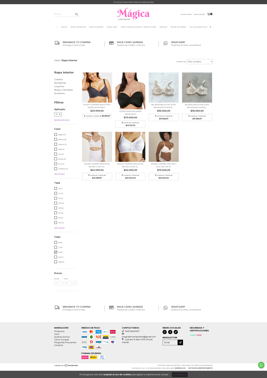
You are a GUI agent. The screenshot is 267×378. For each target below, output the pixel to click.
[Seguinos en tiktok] (176, 332)
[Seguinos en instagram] (165, 332)
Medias (163, 27)
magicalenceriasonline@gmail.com (139, 336)
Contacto (58, 345)
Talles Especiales (199, 27)
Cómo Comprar (61, 339)
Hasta (66, 279)
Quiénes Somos (62, 337)
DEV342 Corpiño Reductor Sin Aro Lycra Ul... (130, 165)
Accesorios (59, 93)
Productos (59, 331)
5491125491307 (132, 331)
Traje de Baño (178, 27)
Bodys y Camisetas (63, 90)
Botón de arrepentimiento (201, 368)
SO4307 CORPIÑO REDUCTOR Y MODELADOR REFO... (97, 106)
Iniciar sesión (199, 14)
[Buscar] (76, 14)
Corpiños (58, 79)
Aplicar (75, 283)
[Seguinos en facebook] (170, 332)
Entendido (179, 375)
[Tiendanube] (66, 366)
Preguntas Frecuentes (65, 342)
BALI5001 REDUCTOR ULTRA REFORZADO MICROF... (197, 106)
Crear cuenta (186, 14)
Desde (56, 279)
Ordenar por (181, 61)
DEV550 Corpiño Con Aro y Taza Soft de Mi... (164, 165)
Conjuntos (59, 86)
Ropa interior (78, 27)
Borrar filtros (61, 120)
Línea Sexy (112, 27)
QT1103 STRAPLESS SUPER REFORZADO (130, 112)
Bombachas (60, 83)
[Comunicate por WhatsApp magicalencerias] (261, 365)
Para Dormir (96, 27)
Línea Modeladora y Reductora (138, 27)
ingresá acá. (180, 368)
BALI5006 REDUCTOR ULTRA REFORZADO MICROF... (163, 106)
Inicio (64, 27)
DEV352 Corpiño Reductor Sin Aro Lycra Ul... (97, 165)
